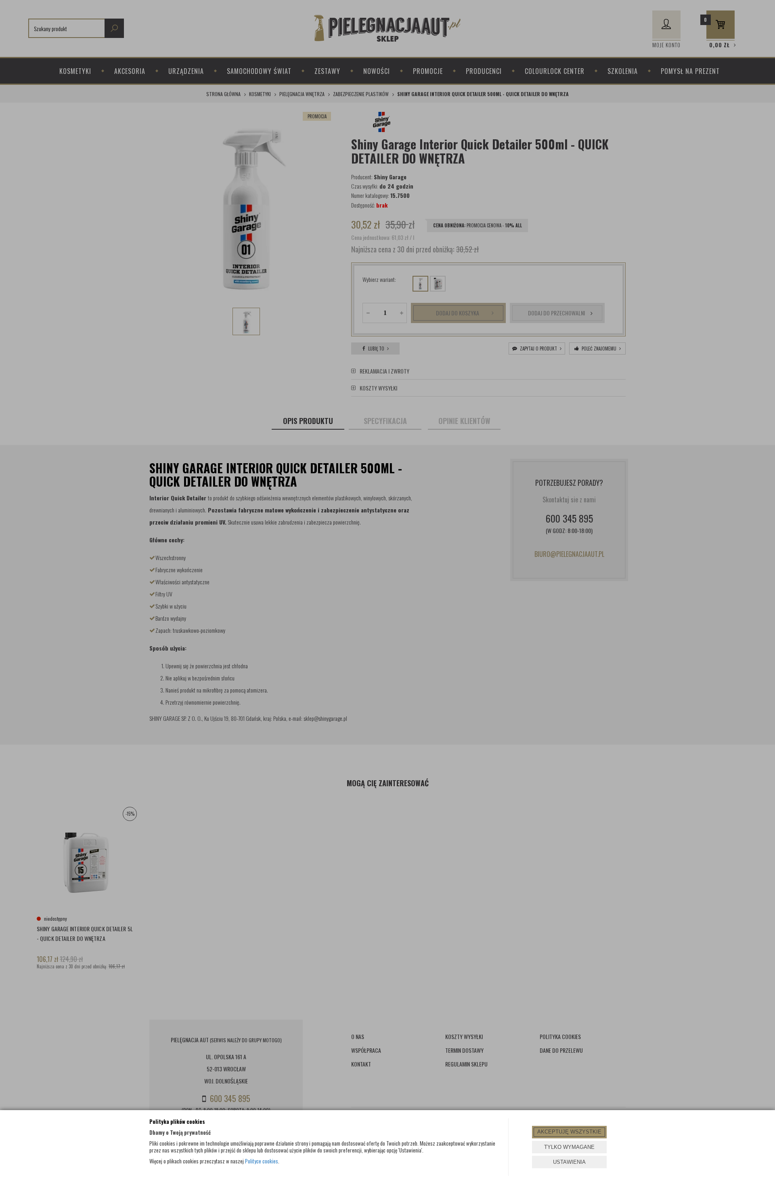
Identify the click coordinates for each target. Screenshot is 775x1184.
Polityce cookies (261, 1161)
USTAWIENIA (569, 1162)
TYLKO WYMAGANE (569, 1147)
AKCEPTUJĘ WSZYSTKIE (569, 1132)
